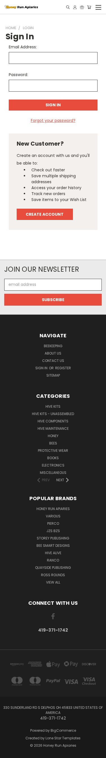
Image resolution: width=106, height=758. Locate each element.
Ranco (53, 560)
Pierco (53, 523)
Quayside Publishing (53, 567)
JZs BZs (53, 530)
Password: (18, 74)
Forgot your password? (53, 120)
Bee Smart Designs (53, 545)
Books (53, 457)
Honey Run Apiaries (53, 508)
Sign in (41, 368)
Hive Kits (53, 406)
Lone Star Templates (63, 738)
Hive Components (53, 421)
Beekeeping (53, 346)
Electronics (53, 465)
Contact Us (53, 360)
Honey (53, 435)
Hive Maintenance (53, 428)
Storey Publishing (53, 538)
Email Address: (23, 47)
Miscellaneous (53, 472)
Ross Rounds (53, 575)
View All (53, 582)
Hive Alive (53, 552)
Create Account (45, 214)
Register (63, 368)
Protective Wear (53, 450)
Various (53, 516)
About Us (53, 353)
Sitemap (53, 375)
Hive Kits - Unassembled (53, 413)
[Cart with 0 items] (89, 7)
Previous (9, 752)
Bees (53, 443)
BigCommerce (63, 730)
